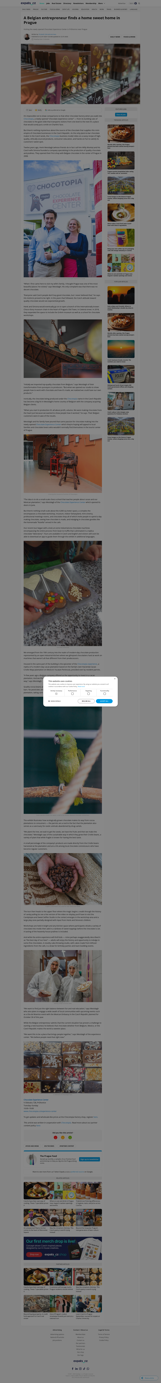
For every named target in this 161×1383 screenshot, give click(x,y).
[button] (54, 701)
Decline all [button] (86, 701)
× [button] (114, 678)
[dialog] (80, 691)
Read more (81, 686)
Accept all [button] (104, 701)
